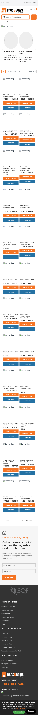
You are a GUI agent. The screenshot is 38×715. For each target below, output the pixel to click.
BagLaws (4, 667)
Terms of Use (6, 640)
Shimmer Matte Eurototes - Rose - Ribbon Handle (9, 207)
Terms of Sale (6, 644)
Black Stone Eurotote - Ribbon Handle (26, 461)
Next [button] (30, 520)
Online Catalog (7, 610)
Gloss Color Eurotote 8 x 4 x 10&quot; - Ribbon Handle (26, 425)
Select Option (11, 103)
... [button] (20, 520)
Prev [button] (7, 520)
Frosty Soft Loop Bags (18, 52)
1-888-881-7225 (30, 3)
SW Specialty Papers (9, 664)
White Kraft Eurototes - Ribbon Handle (26, 96)
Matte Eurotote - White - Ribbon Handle (26, 498)
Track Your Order (8, 617)
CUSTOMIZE (11, 108)
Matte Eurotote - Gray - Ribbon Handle (10, 315)
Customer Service (8, 607)
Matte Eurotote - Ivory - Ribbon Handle (26, 280)
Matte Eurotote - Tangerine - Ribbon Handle (9, 244)
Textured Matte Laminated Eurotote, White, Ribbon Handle (26, 131)
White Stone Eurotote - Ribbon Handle (10, 96)
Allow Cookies (19, 712)
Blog (3, 624)
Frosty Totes (31, 51)
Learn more (20, 708)
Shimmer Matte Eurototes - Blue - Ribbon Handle (25, 207)
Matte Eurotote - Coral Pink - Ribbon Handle (10, 352)
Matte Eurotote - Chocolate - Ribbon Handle (25, 388)
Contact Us (5, 614)
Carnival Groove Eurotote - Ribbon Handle (9, 462)
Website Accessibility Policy (12, 651)
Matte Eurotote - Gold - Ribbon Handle (10, 387)
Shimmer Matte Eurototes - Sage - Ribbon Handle (25, 168)
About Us (4, 633)
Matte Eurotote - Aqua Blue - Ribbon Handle (26, 352)
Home (4, 22)
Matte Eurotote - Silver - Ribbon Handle (26, 243)
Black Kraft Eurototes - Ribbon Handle (10, 498)
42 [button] (23, 520)
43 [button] (27, 520)
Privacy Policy (6, 637)
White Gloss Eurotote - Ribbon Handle (10, 131)
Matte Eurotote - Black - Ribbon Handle (10, 424)
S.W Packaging (7, 660)
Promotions (5, 621)
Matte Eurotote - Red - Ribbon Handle (10, 280)
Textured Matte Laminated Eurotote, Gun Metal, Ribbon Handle (10, 169)
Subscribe (9, 577)
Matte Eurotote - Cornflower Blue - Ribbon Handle (25, 316)
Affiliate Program (8, 647)
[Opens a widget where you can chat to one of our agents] (30, 711)
